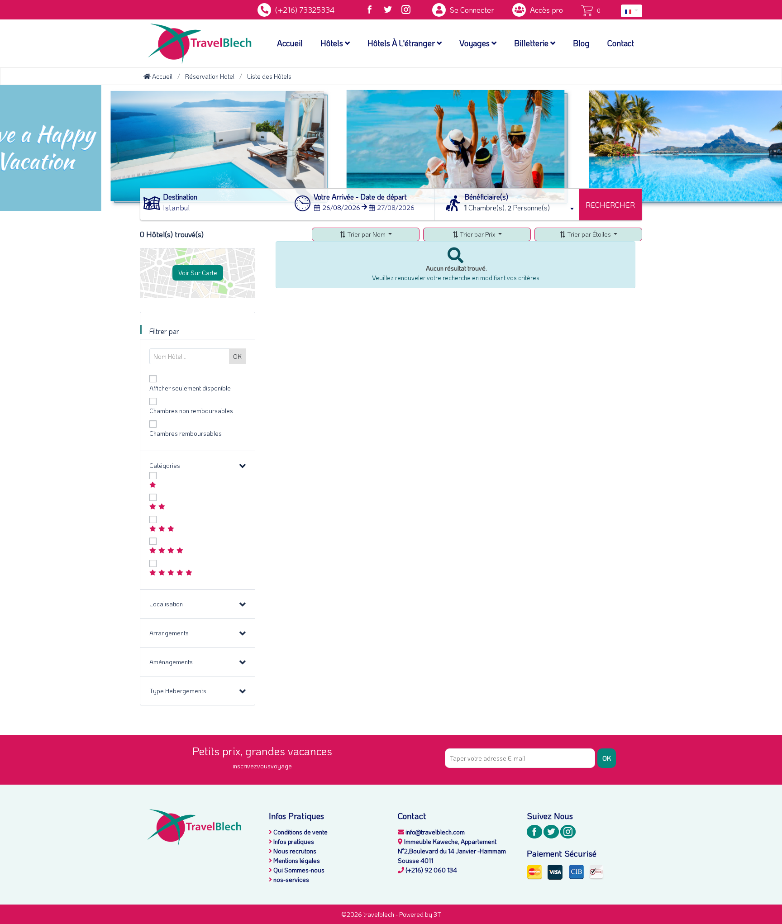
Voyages (475, 43)
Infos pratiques (293, 841)
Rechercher (610, 205)
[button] (631, 11)
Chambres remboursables (185, 433)
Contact (620, 43)
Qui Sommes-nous (298, 870)
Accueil (290, 43)
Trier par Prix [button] (477, 234)
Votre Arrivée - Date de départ (360, 196)
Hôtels (332, 43)
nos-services (290, 879)
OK (606, 758)
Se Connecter (471, 9)
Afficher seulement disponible (190, 388)
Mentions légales (296, 860)
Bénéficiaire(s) (486, 196)
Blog (581, 43)
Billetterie (532, 43)
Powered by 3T (420, 914)
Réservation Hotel (209, 76)
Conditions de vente (300, 832)
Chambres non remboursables (191, 410)
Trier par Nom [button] (366, 234)
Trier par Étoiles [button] (589, 234)
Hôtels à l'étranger (402, 43)
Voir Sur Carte (197, 272)
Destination (180, 196)
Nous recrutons (294, 851)
